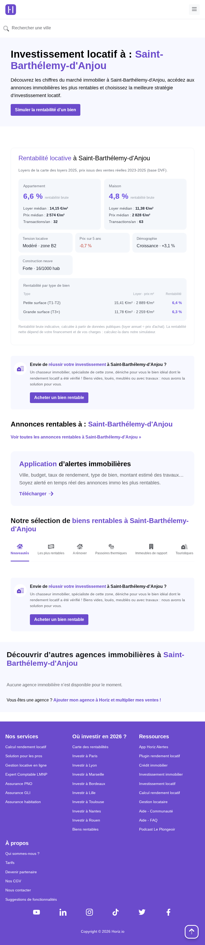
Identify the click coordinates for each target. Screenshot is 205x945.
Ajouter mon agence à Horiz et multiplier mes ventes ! (107, 700)
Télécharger (32, 493)
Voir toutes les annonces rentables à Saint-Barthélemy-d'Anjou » (76, 437)
